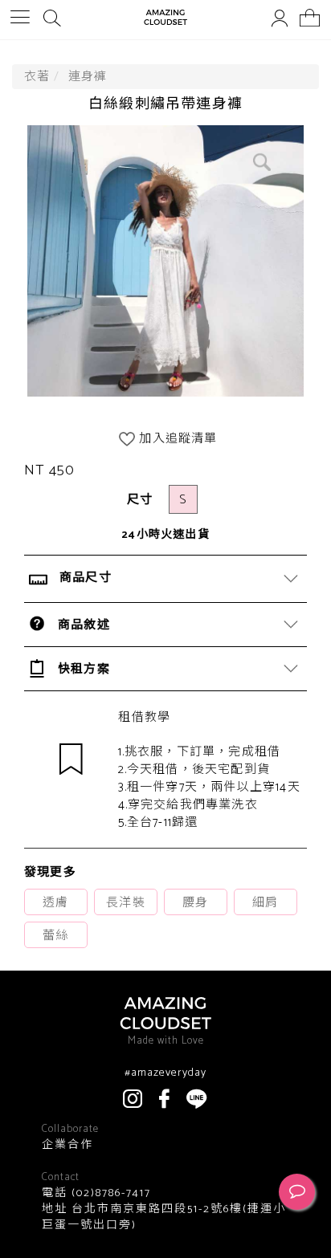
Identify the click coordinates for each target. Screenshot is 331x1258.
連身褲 (88, 77)
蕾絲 (55, 936)
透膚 (55, 903)
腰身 (195, 903)
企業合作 (67, 1146)
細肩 (265, 903)
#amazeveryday (165, 1073)
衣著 (37, 77)
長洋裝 (125, 903)
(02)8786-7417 (109, 1193)
